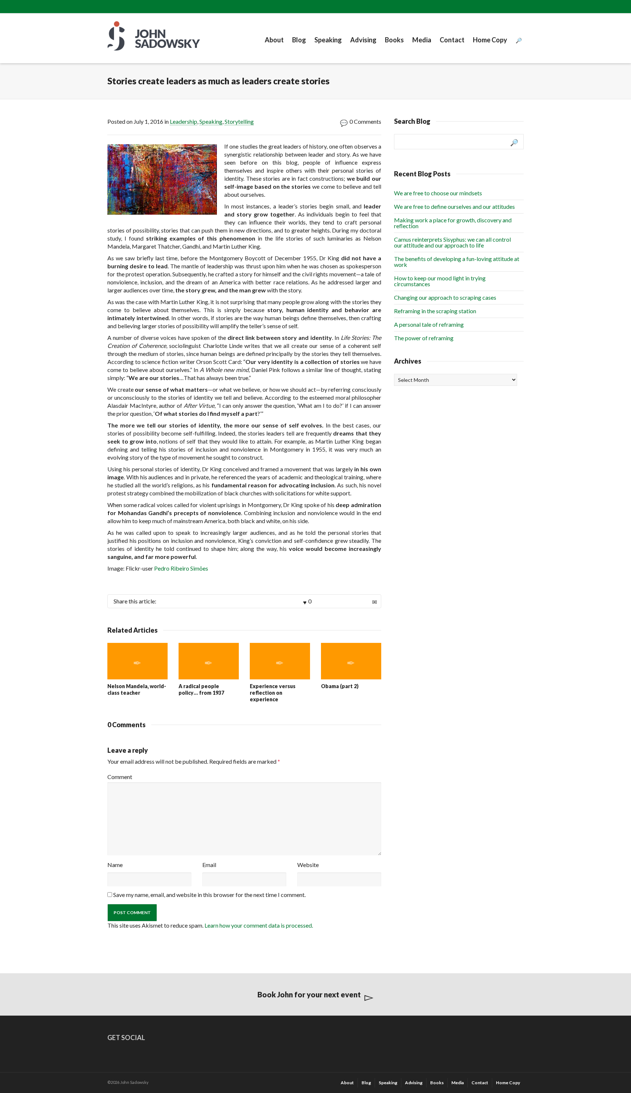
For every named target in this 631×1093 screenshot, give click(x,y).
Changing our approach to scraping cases (445, 297)
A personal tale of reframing (429, 324)
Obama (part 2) (340, 686)
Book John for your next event (309, 994)
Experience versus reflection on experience (272, 692)
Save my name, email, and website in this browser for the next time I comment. (209, 894)
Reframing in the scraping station (435, 310)
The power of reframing (424, 337)
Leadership (183, 121)
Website (308, 864)
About (274, 40)
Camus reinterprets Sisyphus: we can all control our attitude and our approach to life (452, 242)
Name (115, 864)
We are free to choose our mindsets (438, 192)
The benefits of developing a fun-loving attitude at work (456, 261)
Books (394, 40)
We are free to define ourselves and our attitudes (454, 206)
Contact (452, 40)
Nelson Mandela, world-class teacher (136, 689)
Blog (299, 40)
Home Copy (490, 40)
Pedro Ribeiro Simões (181, 568)
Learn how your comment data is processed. (258, 925)
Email (209, 864)
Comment (119, 776)
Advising (363, 40)
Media (421, 40)
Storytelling (239, 121)
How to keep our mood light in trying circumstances (440, 281)
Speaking (328, 40)
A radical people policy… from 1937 (201, 689)
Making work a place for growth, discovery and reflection (453, 222)
